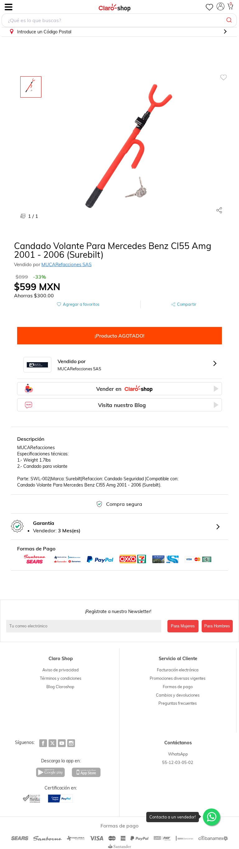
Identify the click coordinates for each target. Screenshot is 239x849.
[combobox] (119, 20)
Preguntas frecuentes (177, 703)
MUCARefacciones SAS (66, 264)
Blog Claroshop (60, 686)
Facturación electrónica (178, 669)
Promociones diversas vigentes (177, 678)
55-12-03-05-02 (177, 762)
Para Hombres (217, 626)
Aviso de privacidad (60, 669)
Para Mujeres (183, 626)
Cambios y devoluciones (177, 695)
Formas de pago (178, 686)
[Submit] (230, 20)
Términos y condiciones (60, 678)
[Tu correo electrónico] (85, 626)
